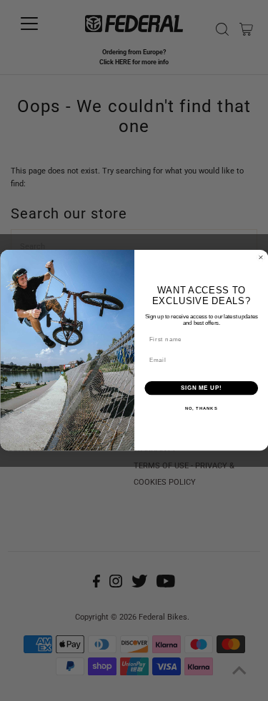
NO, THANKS (200, 409)
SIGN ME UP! (201, 388)
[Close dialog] (261, 257)
